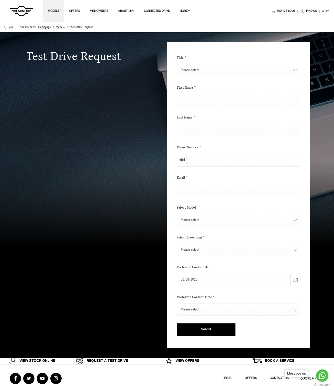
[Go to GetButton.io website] (322, 385)
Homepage (44, 27)
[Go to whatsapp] (322, 375)
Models (60, 27)
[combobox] (238, 70)
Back (10, 27)
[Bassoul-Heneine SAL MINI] (21, 11)
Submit (206, 329)
